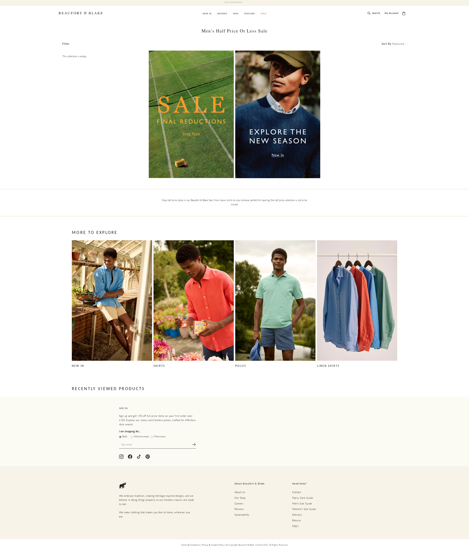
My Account (392, 13)
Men (236, 13)
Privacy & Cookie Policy (213, 545)
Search (376, 13)
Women (222, 13)
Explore (249, 13)
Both (125, 436)
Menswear (160, 436)
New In (207, 13)
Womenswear (141, 436)
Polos (240, 366)
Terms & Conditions (190, 545)
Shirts (159, 366)
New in (78, 366)
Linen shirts (328, 366)
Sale (263, 13)
